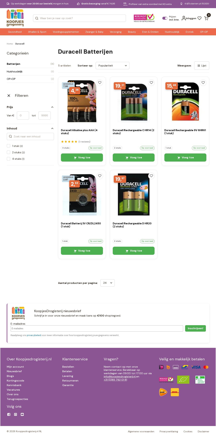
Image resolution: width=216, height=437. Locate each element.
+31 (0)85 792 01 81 (115, 380)
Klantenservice (75, 359)
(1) (84, 141)
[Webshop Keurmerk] (144, 18)
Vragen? (111, 359)
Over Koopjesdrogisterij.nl (29, 359)
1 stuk (17, 146)
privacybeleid (34, 335)
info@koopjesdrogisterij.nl (120, 376)
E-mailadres (18, 324)
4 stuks (18, 159)
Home (10, 43)
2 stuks (18, 152)
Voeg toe (83, 157)
